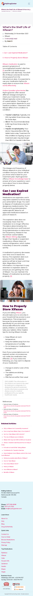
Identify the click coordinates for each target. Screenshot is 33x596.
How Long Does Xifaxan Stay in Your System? (16, 431)
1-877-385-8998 (11, 504)
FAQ (2, 521)
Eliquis (3, 569)
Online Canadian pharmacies (14, 90)
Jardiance (4, 563)
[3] (11, 359)
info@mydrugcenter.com (13, 508)
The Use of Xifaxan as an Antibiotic (13, 437)
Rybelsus (4, 553)
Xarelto (3, 566)
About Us (4, 518)
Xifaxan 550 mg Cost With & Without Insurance (17, 440)
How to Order (5, 537)
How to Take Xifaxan (9, 461)
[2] (11, 276)
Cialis (3, 558)
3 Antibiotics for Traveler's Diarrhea (13, 450)
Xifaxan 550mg (11, 237)
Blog (2, 524)
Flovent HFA (5, 561)
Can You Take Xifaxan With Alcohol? (14, 434)
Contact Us (5, 534)
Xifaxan (3, 555)
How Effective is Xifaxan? (10, 469)
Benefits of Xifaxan (8, 472)
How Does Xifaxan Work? (10, 464)
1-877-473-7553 (9, 506)
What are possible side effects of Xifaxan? (15, 458)
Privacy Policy (5, 542)
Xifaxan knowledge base (18, 179)
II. (15, 58)
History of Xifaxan (8, 466)
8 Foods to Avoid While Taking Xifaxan (14, 447)
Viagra (3, 572)
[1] (3, 70)
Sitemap (4, 545)
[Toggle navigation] (29, 3)
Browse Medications (8, 540)
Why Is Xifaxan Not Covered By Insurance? (15, 428)
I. (15, 53)
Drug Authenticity (7, 527)
